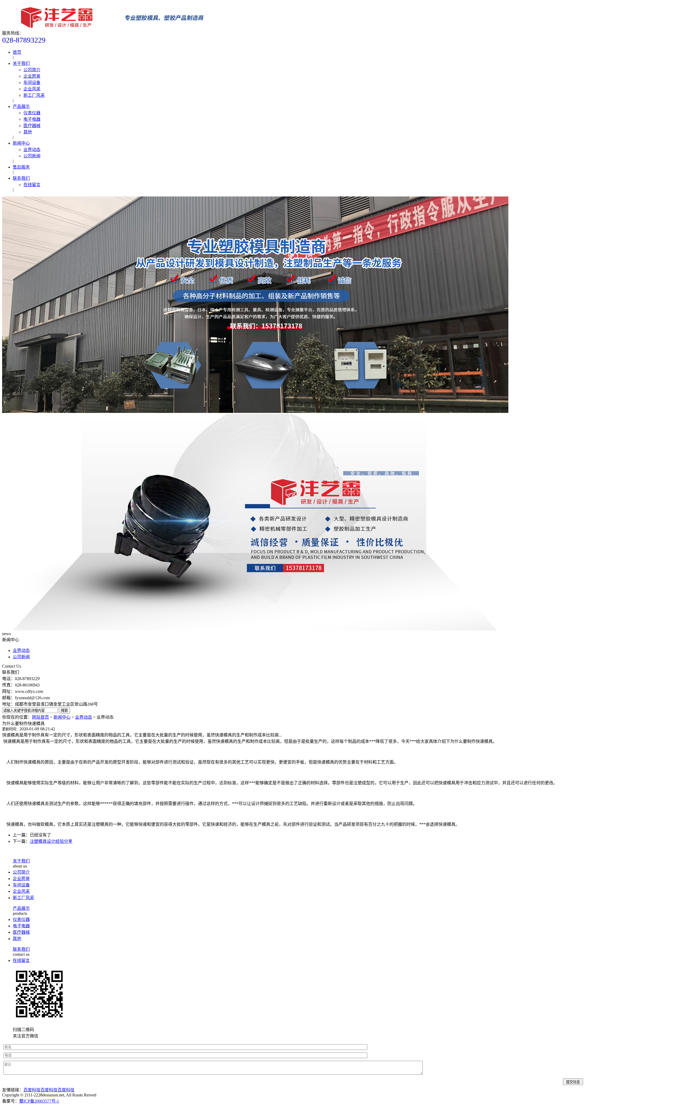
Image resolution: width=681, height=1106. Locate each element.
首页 (17, 52)
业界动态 (31, 149)
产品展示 (21, 106)
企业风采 (31, 89)
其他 (27, 132)
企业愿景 (31, 76)
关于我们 (21, 63)
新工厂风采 (34, 95)
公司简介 (31, 70)
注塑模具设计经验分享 (51, 841)
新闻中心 (21, 143)
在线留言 (31, 184)
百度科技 (31, 1090)
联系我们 (21, 178)
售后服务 (21, 167)
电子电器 (31, 119)
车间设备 (31, 82)
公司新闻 (31, 156)
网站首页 (40, 717)
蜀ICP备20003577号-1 (39, 1101)
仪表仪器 (31, 113)
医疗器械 (31, 125)
